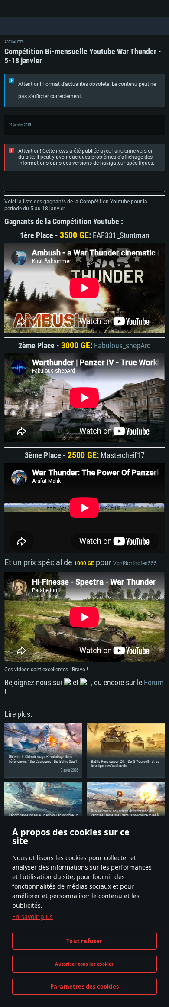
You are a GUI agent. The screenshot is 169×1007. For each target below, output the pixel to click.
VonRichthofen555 (135, 563)
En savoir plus (32, 916)
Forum (154, 682)
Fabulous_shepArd (121, 345)
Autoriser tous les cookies (84, 964)
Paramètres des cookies (84, 987)
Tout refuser (84, 941)
